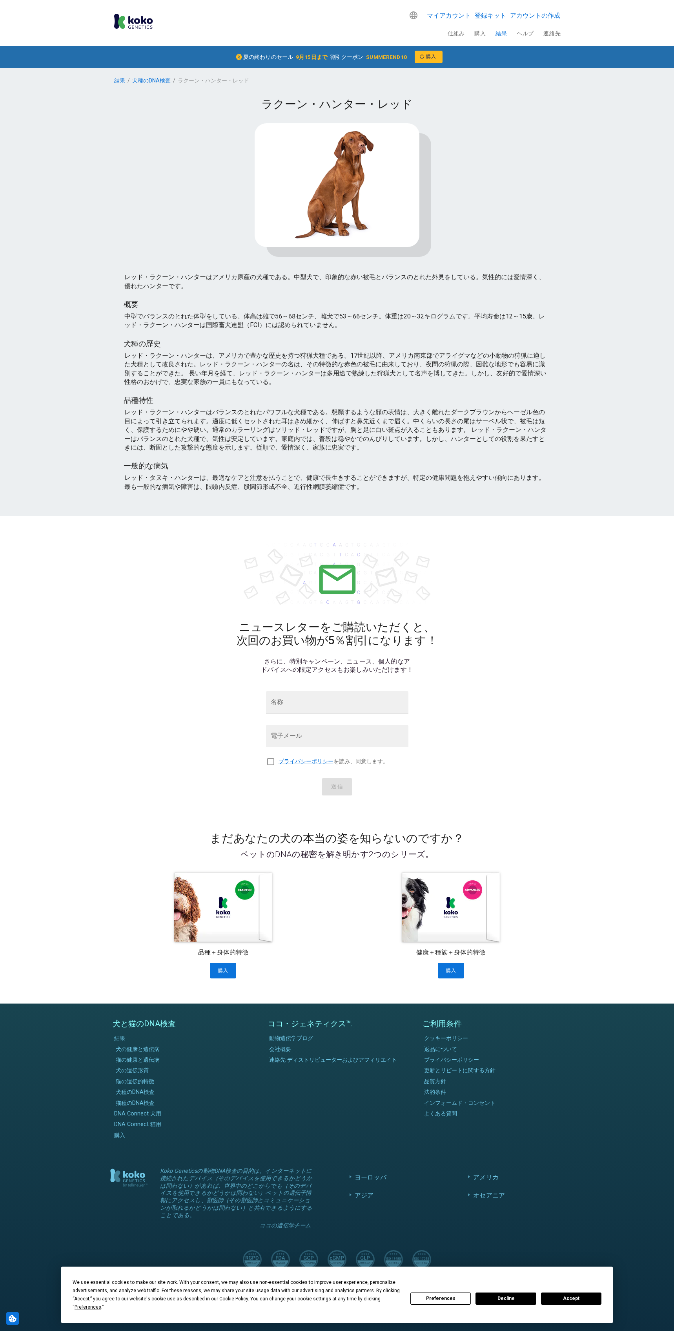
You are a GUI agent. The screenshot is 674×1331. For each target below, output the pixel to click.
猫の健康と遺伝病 (138, 1060)
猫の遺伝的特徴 (135, 1081)
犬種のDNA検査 (151, 80)
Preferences (440, 1298)
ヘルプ (525, 33)
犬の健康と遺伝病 (138, 1049)
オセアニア (489, 1195)
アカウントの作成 (535, 15)
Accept (571, 1298)
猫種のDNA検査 (135, 1103)
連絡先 (552, 33)
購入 (480, 33)
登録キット (490, 15)
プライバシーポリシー (306, 761)
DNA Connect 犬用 (137, 1113)
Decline (506, 1298)
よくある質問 (440, 1113)
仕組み (456, 33)
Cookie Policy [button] (233, 1299)
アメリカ (486, 1177)
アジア (364, 1195)
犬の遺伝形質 (132, 1070)
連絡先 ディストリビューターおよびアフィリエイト (333, 1060)
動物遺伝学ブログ (291, 1038)
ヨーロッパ (370, 1177)
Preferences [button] (88, 1307)
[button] (413, 15)
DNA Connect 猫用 (137, 1124)
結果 (501, 33)
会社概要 (280, 1049)
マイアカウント (449, 15)
